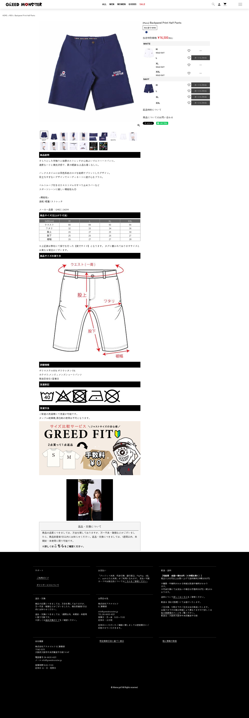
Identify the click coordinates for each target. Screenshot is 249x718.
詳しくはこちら (180, 596)
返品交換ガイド (52, 620)
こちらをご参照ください (136, 581)
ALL (104, 4)
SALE (142, 4)
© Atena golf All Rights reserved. (124, 687)
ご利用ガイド (43, 577)
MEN (111, 4)
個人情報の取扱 (170, 640)
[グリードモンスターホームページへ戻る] (21, 4)
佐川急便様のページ (170, 612)
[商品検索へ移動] (213, 4)
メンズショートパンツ (70, 374)
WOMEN (121, 4)
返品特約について (152, 109)
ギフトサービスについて (48, 584)
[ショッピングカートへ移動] (225, 4)
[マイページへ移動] (219, 4)
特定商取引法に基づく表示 (112, 640)
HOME (4, 15)
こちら (59, 545)
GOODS (132, 4)
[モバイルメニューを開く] (240, 4)
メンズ (52, 374)
